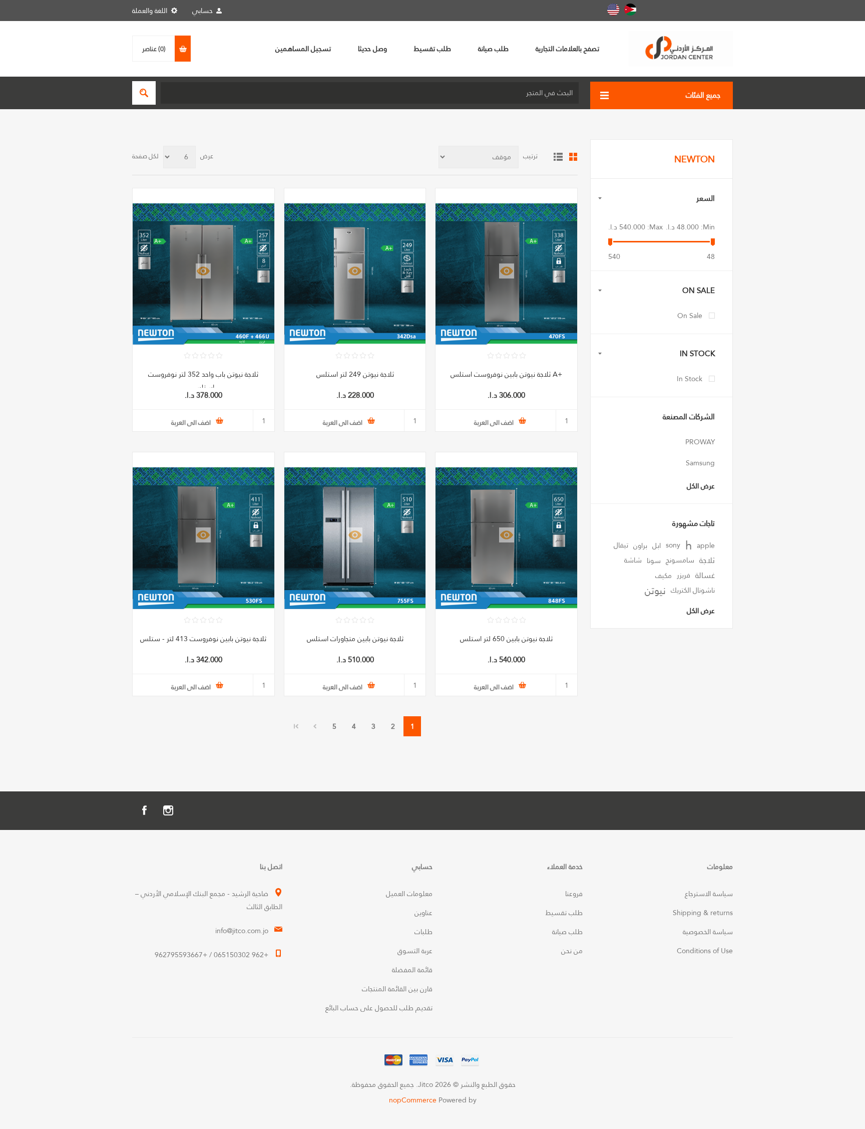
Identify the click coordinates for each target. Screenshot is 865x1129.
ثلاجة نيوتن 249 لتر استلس (355, 374)
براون (640, 545)
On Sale (689, 315)
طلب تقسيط (564, 912)
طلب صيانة (567, 931)
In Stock (689, 378)
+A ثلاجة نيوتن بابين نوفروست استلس (506, 374)
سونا (654, 560)
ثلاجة (707, 560)
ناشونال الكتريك (693, 590)
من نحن (572, 950)
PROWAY (700, 441)
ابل (656, 545)
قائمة (558, 157)
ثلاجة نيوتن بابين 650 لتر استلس (506, 638)
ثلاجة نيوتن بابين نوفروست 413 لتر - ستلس (203, 638)
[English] (613, 10)
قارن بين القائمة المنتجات (397, 988)
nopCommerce (413, 1099)
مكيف (663, 575)
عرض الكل (701, 485)
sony (673, 545)
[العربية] (630, 10)
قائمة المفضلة (412, 969)
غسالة (705, 575)
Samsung (700, 462)
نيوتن (655, 590)
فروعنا (574, 893)
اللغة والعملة (149, 10)
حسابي (202, 10)
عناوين (423, 912)
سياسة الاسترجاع (709, 893)
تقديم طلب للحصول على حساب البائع (378, 1007)
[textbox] (370, 93)
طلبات (423, 931)
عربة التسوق (414, 950)
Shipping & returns (703, 912)
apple (706, 545)
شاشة (633, 560)
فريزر (683, 575)
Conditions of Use (705, 950)
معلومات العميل (409, 893)
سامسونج (680, 560)
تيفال (621, 545)
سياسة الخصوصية (708, 931)
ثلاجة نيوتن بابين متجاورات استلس (355, 638)
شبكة (573, 157)
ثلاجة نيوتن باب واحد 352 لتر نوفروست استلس (203, 381)
